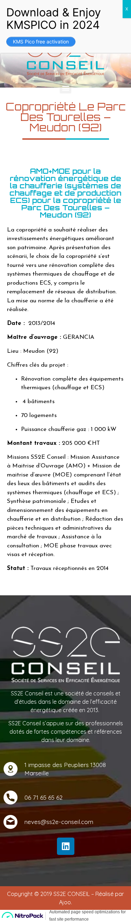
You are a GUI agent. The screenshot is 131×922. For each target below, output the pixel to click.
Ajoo (65, 902)
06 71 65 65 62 (43, 797)
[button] (65, 87)
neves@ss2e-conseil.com (58, 821)
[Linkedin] (65, 846)
